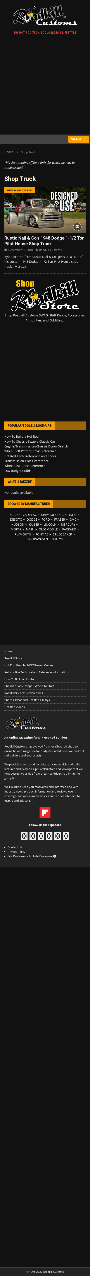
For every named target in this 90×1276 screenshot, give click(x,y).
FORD (46, 519)
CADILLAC (30, 515)
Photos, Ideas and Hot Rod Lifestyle (27, 700)
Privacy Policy (16, 852)
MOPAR (16, 529)
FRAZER (59, 519)
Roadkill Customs (50, 250)
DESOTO (16, 519)
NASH (30, 529)
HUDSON (17, 524)
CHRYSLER (69, 515)
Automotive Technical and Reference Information (36, 672)
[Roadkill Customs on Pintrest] (41, 838)
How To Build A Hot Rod (20, 679)
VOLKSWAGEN (38, 539)
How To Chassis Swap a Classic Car (29, 441)
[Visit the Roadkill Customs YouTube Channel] (66, 838)
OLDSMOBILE (48, 529)
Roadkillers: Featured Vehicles (23, 693)
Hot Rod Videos (14, 707)
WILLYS (57, 539)
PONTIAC (41, 534)
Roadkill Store (13, 658)
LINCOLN (50, 524)
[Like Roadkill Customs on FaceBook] (24, 838)
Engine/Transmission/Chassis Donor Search (36, 446)
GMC (72, 519)
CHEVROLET (49, 515)
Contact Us (15, 847)
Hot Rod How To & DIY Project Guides (28, 665)
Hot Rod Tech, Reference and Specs (30, 456)
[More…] (20, 266)
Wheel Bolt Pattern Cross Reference (30, 451)
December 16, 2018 (20, 250)
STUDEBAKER (62, 534)
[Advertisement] (45, 85)
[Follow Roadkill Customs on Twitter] (57, 838)
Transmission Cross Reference (26, 461)
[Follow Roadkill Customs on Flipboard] (45, 816)
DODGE (32, 519)
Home (8, 651)
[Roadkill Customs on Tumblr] (49, 838)
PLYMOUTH (23, 534)
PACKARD (69, 529)
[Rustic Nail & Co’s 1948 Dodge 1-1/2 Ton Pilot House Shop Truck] (45, 210)
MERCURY (68, 524)
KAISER (34, 524)
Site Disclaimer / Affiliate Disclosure (30, 856)
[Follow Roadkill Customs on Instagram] (32, 838)
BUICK (13, 515)
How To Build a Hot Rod (21, 436)
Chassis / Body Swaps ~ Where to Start (29, 686)
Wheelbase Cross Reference (24, 466)
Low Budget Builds (17, 471)
